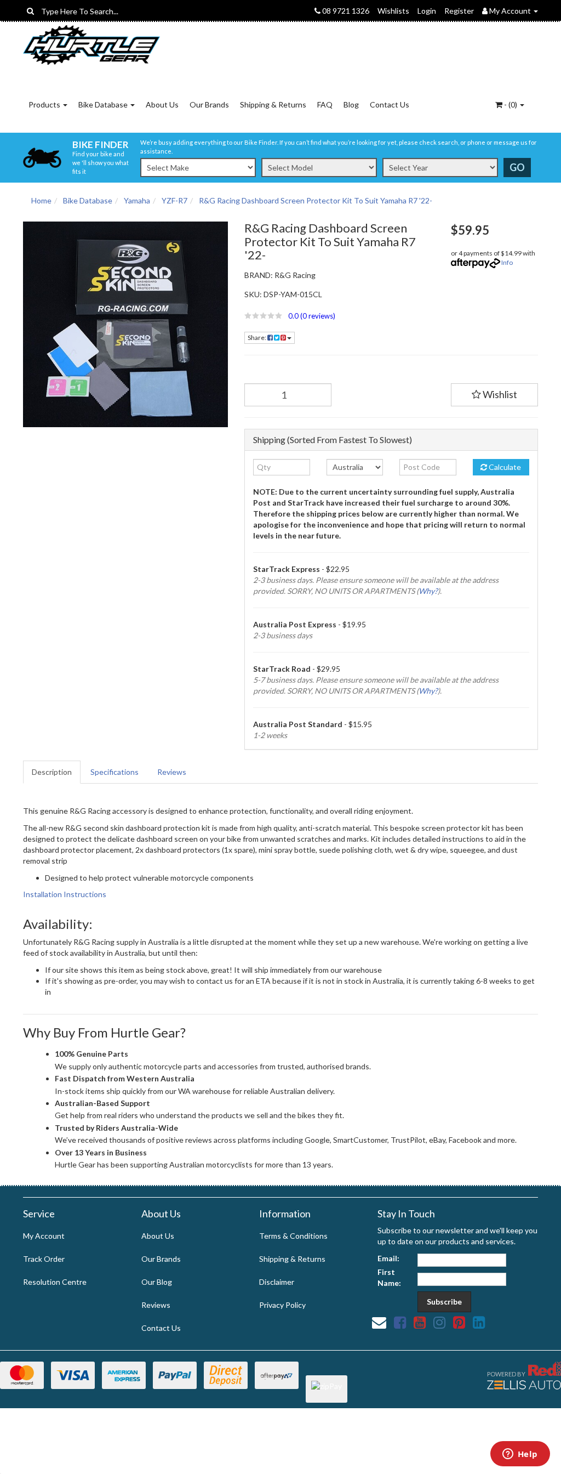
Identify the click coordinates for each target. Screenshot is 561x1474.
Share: (257, 337)
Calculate (504, 467)
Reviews (171, 771)
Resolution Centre (55, 1281)
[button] (339, 316)
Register (459, 10)
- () (510, 104)
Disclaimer (276, 1281)
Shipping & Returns (273, 104)
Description (52, 771)
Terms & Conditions (293, 1235)
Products (45, 104)
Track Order (44, 1258)
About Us (162, 104)
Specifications (114, 771)
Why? (428, 591)
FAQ (325, 104)
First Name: (389, 1277)
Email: (388, 1258)
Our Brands (209, 104)
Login (426, 10)
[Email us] (379, 1322)
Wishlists (393, 10)
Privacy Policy (282, 1304)
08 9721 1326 (344, 10)
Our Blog (156, 1281)
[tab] (52, 772)
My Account (44, 1235)
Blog (351, 104)
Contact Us (389, 104)
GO (517, 167)
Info (507, 262)
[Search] (30, 11)
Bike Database (103, 104)
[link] (400, 1322)
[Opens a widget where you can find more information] (520, 1455)
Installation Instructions (64, 894)
